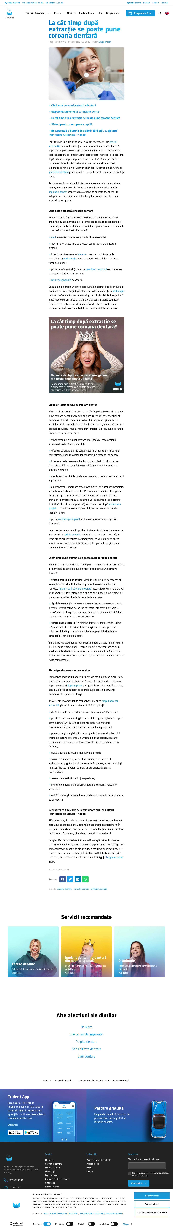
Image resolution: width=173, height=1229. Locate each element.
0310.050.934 (13, 3)
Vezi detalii (17, 973)
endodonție (69, 259)
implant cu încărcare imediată (75, 589)
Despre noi (111, 13)
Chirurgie (49, 1160)
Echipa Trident (105, 42)
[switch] (69, 1224)
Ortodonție (50, 1183)
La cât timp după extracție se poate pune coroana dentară (85, 118)
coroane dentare (64, 889)
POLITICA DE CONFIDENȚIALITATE (60, 1213)
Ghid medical (85, 13)
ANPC (88, 1168)
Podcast (146, 3)
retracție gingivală (61, 280)
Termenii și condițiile (153, 1173)
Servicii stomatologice (37, 13)
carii (53, 237)
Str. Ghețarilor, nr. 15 (54, 3)
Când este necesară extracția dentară (73, 105)
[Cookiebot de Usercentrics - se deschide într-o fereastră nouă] (16, 1224)
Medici (70, 13)
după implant (75, 686)
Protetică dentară (63, 1081)
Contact (156, 3)
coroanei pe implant (69, 519)
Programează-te (142, 13)
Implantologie (51, 1175)
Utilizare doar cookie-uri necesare (152, 1212)
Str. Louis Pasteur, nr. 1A (32, 3)
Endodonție (50, 1172)
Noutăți (165, 3)
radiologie (118, 291)
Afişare (126, 1224)
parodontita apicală (96, 269)
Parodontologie (52, 1187)
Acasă (45, 1081)
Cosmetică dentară (53, 1164)
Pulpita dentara (86, 1042)
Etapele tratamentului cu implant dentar (75, 112)
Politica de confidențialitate (98, 1160)
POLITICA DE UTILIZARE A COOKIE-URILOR (101, 1213)
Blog (100, 13)
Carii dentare (86, 1056)
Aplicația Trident (134, 3)
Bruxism (86, 1027)
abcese (82, 254)
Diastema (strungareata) (87, 1034)
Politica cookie (92, 1164)
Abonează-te (137, 1183)
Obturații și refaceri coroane (57, 1179)
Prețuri (58, 13)
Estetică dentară (52, 1168)
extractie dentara (81, 889)
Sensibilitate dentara (86, 1049)
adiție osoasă (72, 535)
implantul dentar (58, 192)
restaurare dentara (99, 889)
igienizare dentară (59, 172)
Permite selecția (152, 1204)
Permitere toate (152, 1196)
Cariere (89, 1172)
